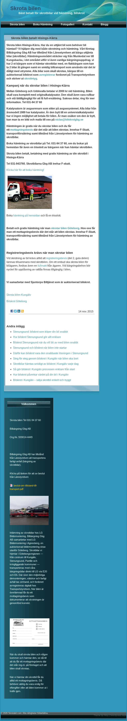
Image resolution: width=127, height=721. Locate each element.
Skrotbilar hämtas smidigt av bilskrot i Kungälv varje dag (46, 363)
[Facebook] (12, 311)
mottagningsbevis (21, 129)
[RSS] (22, 311)
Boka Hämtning (43, 24)
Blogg (104, 24)
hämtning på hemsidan (26, 215)
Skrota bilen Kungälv (18, 294)
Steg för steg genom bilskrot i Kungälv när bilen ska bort (45, 358)
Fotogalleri (67, 24)
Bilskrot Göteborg (16, 301)
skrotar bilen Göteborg (65, 228)
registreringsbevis (56, 258)
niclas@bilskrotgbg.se (69, 119)
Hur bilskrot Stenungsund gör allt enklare (37, 337)
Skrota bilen (25, 8)
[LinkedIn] (19, 311)
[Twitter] (15, 311)
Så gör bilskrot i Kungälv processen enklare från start (44, 369)
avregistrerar (47, 74)
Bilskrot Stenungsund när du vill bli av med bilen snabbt (45, 342)
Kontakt (87, 24)
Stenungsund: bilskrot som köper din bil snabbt (40, 331)
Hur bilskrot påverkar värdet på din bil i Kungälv (40, 374)
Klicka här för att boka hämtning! (25, 170)
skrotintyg (30, 78)
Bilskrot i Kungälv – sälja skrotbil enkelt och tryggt (42, 380)
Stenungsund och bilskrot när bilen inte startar (40, 347)
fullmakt (42, 265)
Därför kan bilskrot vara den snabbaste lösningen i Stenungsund (50, 353)
